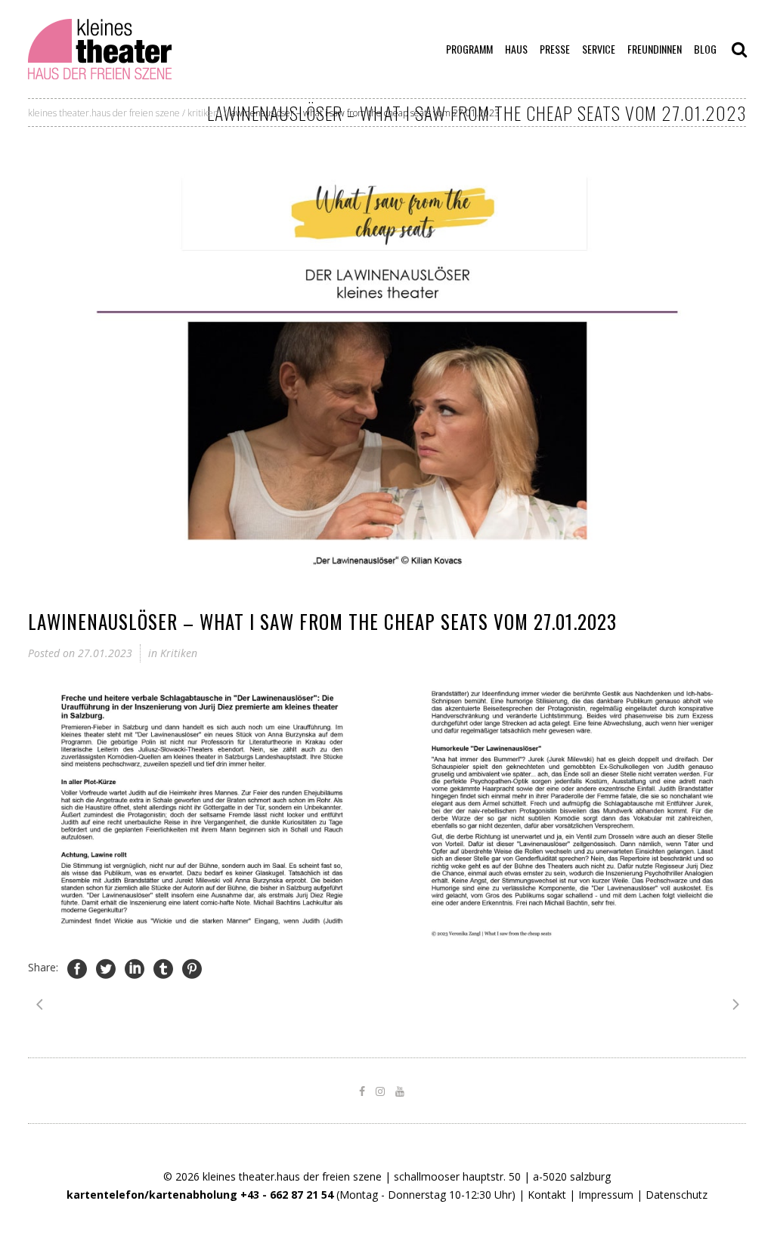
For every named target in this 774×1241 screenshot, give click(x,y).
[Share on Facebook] (77, 969)
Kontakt (547, 1194)
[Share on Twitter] (106, 969)
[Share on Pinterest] (192, 969)
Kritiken (202, 113)
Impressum (605, 1194)
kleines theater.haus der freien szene (104, 113)
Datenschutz (676, 1194)
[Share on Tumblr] (163, 969)
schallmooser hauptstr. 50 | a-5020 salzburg (502, 1176)
